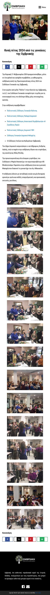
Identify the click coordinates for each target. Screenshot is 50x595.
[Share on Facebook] (7, 66)
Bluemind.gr (38, 592)
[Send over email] (42, 66)
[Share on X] (19, 66)
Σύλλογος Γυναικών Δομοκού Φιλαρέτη (21, 135)
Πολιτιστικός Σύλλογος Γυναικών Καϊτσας (22, 110)
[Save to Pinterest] (30, 66)
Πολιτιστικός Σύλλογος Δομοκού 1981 (20, 130)
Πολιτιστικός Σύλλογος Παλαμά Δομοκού (22, 116)
